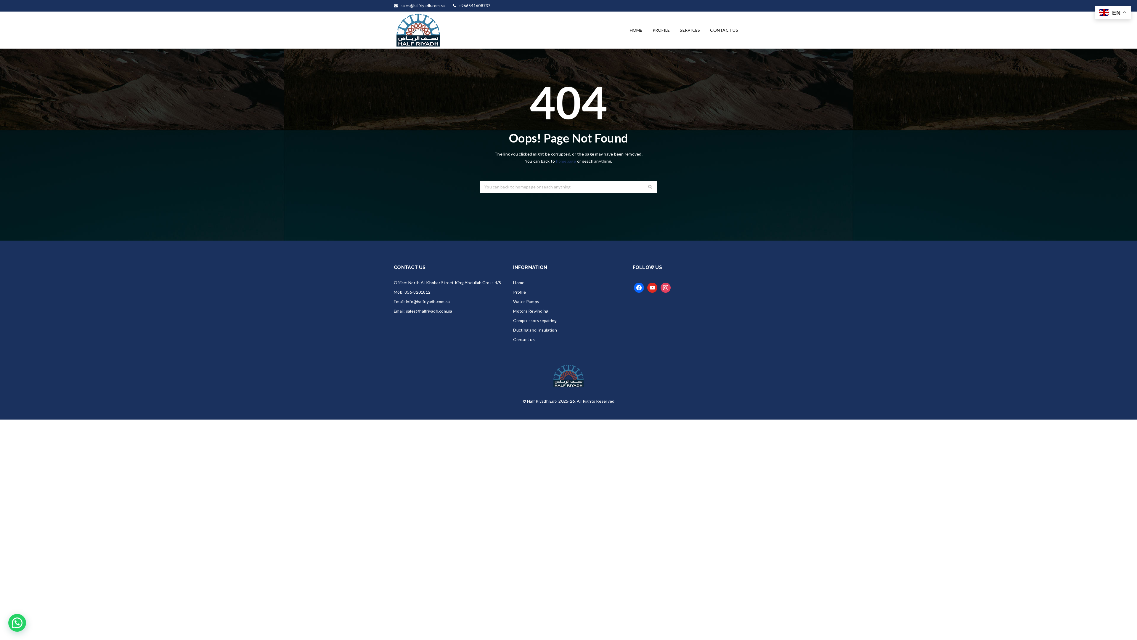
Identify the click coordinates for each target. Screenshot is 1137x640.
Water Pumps (526, 301)
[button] (17, 623)
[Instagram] (666, 287)
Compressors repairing (535, 320)
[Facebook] (639, 287)
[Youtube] (652, 287)
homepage (566, 161)
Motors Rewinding (530, 310)
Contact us (524, 339)
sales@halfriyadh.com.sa (429, 310)
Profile (519, 292)
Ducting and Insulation (535, 329)
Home (518, 282)
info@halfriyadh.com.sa (428, 301)
